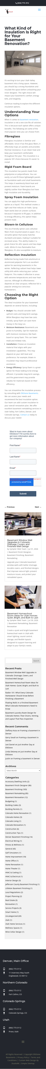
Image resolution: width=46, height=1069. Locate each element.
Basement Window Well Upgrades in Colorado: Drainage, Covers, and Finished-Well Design (19, 543)
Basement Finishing (15, 555)
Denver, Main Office (16, 960)
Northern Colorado (15, 982)
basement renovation (29, 119)
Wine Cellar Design (13, 932)
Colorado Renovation (14, 825)
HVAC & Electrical (12, 876)
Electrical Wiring (12, 841)
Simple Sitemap (27, 1063)
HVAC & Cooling (12, 872)
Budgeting (9, 801)
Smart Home (10, 912)
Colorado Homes (12, 817)
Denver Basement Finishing (17, 837)
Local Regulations (12, 892)
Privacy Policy (23, 1057)
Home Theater (11, 868)
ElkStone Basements (29, 393)
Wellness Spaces (12, 928)
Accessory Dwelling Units (16, 781)
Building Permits (12, 809)
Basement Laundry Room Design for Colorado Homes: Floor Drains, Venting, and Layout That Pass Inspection (22, 716)
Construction (10, 829)
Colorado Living (12, 821)
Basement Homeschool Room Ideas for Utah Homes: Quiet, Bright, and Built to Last (22, 615)
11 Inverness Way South (19, 972)
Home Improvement (13, 856)
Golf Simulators (12, 852)
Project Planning (12, 896)
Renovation (10, 904)
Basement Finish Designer (20, 552)
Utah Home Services (13, 924)
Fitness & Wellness (13, 845)
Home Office (10, 860)
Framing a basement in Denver (26, 758)
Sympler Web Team (18, 549)
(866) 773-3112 (23, 3)
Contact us (24, 414)
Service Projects (12, 908)
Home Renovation (12, 864)
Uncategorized (11, 916)
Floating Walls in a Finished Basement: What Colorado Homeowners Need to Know (21, 705)
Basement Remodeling (18, 623)
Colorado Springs (14, 1001)
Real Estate (10, 900)
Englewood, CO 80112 (18, 976)
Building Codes (11, 805)
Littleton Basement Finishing (17, 888)
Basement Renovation (14, 797)
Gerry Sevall (10, 737)
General (8, 848)
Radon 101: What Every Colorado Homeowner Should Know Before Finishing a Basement (19, 695)
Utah (7, 920)
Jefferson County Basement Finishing (21, 884)
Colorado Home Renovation (17, 813)
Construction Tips (12, 833)
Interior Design (11, 880)
